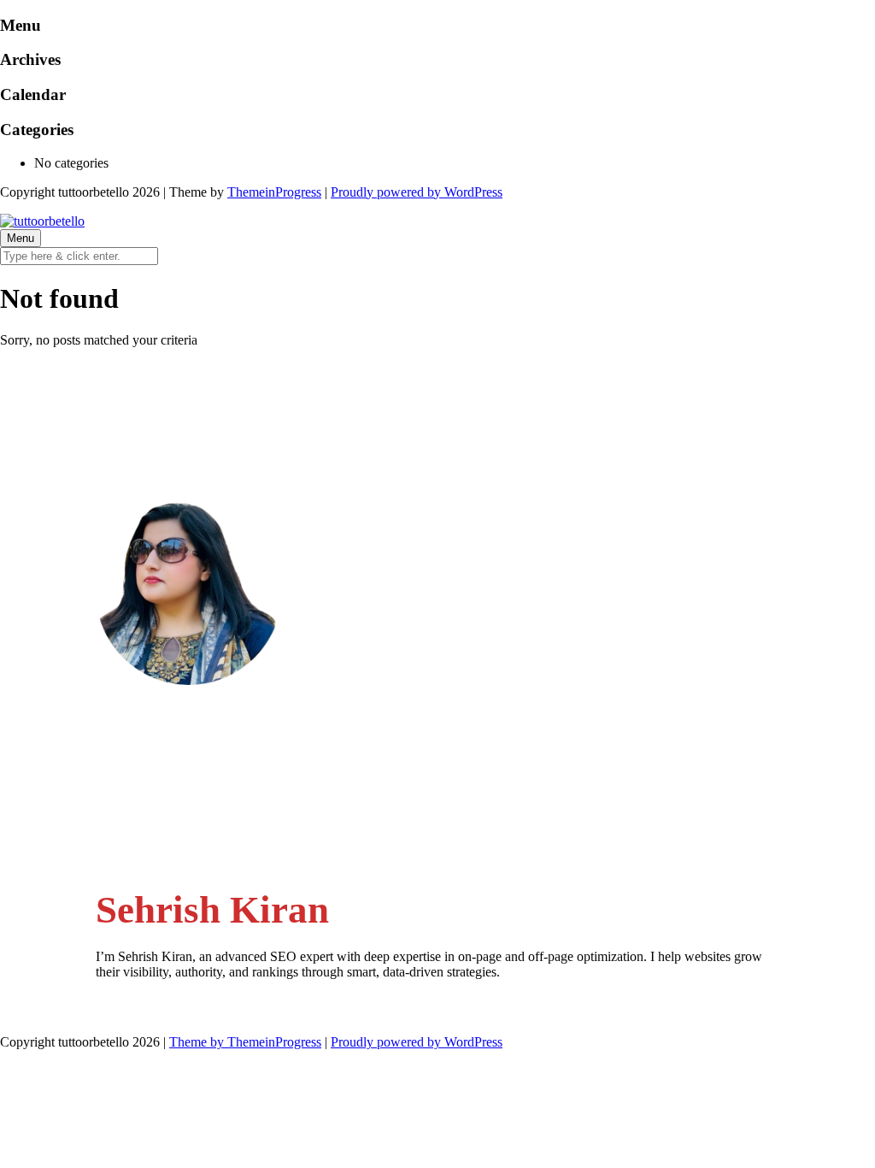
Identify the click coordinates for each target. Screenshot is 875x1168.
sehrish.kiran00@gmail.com (205, 754)
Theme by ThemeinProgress (245, 1042)
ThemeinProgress (274, 192)
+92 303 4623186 (179, 804)
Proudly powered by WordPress (416, 192)
